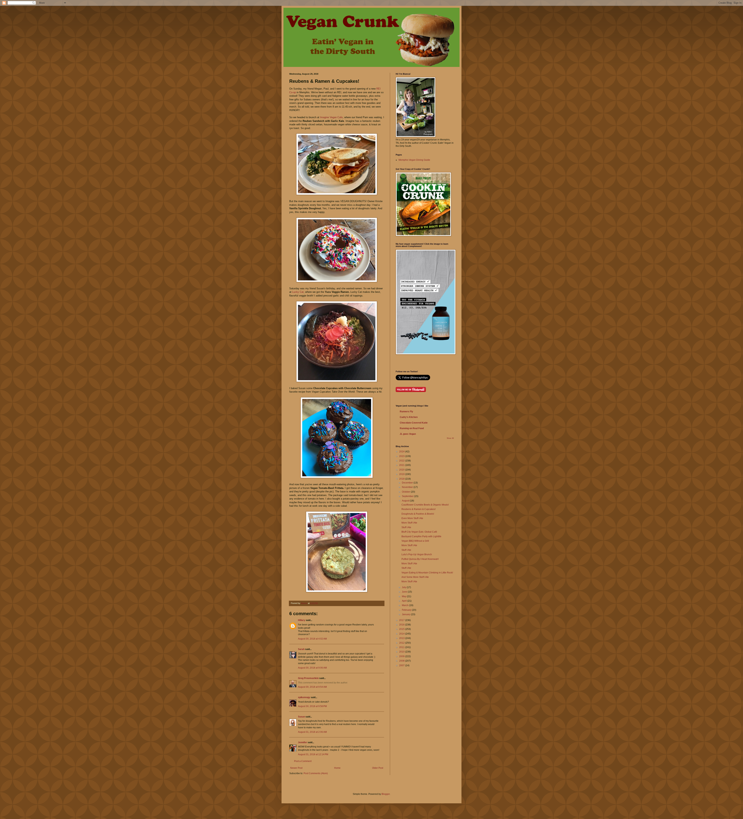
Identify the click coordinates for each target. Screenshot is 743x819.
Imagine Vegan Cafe (331, 117)
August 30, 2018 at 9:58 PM (312, 706)
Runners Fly (406, 411)
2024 (402, 451)
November (407, 487)
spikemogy (304, 697)
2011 (402, 647)
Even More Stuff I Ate (412, 518)
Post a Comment (303, 761)
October (406, 491)
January (406, 614)
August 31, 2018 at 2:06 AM (312, 732)
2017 (402, 620)
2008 (402, 660)
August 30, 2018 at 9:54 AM (312, 687)
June (405, 591)
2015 (402, 629)
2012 (402, 642)
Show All (450, 438)
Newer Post (296, 768)
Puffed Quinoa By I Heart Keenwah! (420, 559)
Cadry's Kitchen (409, 417)
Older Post (377, 768)
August (406, 500)
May (404, 596)
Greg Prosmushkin (308, 678)
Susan (301, 716)
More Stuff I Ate (409, 522)
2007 (402, 665)
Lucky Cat (298, 291)
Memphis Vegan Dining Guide (414, 160)
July (404, 587)
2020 (402, 469)
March (405, 605)
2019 (402, 474)
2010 (402, 651)
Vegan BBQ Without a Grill (415, 541)
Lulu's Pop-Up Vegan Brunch (416, 554)
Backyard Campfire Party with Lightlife (421, 536)
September (408, 496)
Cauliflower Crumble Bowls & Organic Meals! (425, 504)
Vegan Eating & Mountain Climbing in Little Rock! (427, 572)
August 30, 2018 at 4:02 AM (312, 638)
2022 (402, 460)
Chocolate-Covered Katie (414, 422)
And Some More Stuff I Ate (415, 577)
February (407, 610)
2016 (402, 624)
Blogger (386, 794)
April (404, 601)
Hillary (301, 620)
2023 (402, 456)
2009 (402, 656)
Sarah (301, 649)
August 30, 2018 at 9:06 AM (312, 667)
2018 (402, 478)
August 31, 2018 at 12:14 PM (313, 754)
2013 (402, 638)
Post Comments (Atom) (316, 773)
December (407, 482)
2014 (402, 633)
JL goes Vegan (408, 434)
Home (337, 768)
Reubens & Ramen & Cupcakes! (418, 509)
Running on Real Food (412, 428)
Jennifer (302, 742)
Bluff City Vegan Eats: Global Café (419, 531)
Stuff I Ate (406, 527)
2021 (402, 465)
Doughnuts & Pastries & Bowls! (417, 513)
